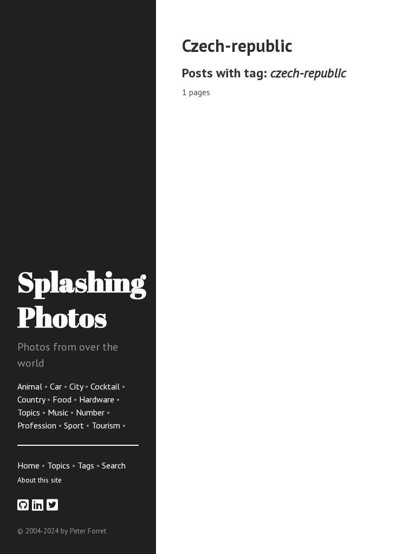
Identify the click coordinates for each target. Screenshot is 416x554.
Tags (85, 465)
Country (32, 399)
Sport (75, 425)
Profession (37, 425)
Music (59, 412)
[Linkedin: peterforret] (37, 505)
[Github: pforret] (23, 505)
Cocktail (106, 386)
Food (63, 399)
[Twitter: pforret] (52, 505)
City (77, 386)
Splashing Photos (81, 298)
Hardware (97, 399)
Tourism (107, 425)
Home (28, 465)
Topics (29, 412)
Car (57, 386)
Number (91, 412)
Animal (30, 386)
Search (114, 465)
